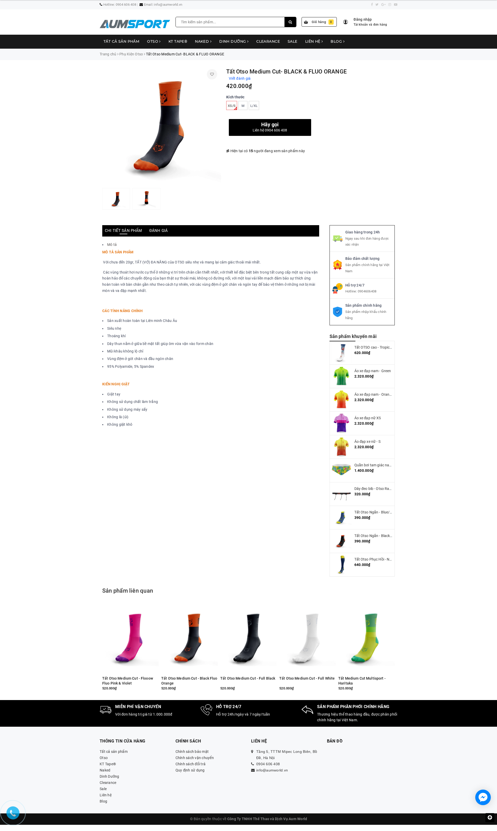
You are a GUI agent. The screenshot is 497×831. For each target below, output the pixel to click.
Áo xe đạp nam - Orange (373, 394)
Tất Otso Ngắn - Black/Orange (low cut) (386, 536)
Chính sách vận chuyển (195, 758)
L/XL (254, 106)
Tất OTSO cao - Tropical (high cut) (382, 347)
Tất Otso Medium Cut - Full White (307, 678)
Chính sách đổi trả (191, 764)
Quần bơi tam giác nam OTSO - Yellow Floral (390, 465)
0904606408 (367, 291)
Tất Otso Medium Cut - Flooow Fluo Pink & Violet (127, 681)
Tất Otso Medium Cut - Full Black (247, 678)
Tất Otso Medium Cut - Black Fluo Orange (189, 681)
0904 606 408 (126, 4)
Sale (292, 41)
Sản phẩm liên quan (127, 590)
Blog (337, 41)
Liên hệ (313, 41)
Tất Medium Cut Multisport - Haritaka (362, 681)
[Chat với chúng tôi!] (483, 797)
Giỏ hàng (322, 22)
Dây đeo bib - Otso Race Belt (377, 489)
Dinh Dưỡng (233, 41)
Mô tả (112, 244)
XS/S (232, 106)
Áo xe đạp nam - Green (372, 371)
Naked (202, 41)
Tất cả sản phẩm (121, 41)
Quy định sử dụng (190, 770)
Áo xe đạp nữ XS (367, 418)
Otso (153, 41)
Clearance (268, 41)
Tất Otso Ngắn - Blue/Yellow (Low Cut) (386, 512)
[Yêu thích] (212, 74)
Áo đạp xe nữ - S (367, 441)
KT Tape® (178, 41)
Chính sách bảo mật (192, 751)
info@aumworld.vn (168, 4)
